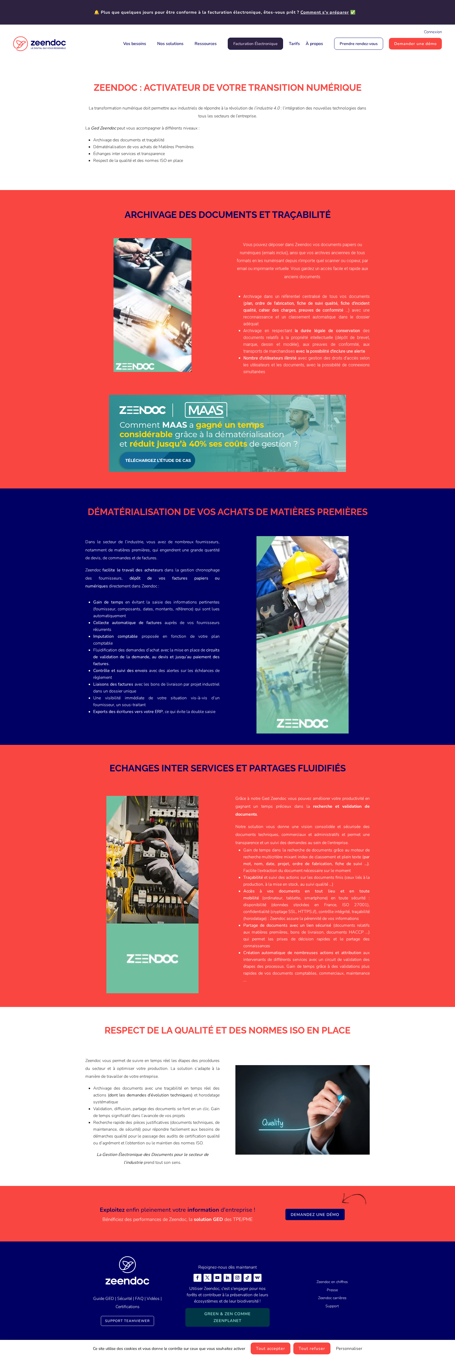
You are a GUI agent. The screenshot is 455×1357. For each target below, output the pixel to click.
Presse (332, 1290)
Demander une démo (415, 43)
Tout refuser (312, 1348)
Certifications (128, 1307)
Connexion (433, 32)
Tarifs (294, 44)
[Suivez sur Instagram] (237, 1278)
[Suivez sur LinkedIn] (227, 1278)
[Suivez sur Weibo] (257, 1278)
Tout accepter (270, 1348)
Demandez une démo (315, 1214)
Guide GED (103, 1298)
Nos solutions (170, 44)
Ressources (206, 44)
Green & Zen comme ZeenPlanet (227, 1317)
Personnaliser (349, 1348)
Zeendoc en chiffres (332, 1281)
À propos (314, 44)
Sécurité (124, 1298)
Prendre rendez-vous (359, 43)
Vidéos (153, 1298)
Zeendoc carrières (332, 1297)
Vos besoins (134, 44)
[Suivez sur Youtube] (217, 1278)
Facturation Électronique (255, 43)
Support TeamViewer (127, 1321)
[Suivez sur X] (207, 1278)
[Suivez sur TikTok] (247, 1278)
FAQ (139, 1298)
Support (332, 1306)
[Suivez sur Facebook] (197, 1278)
